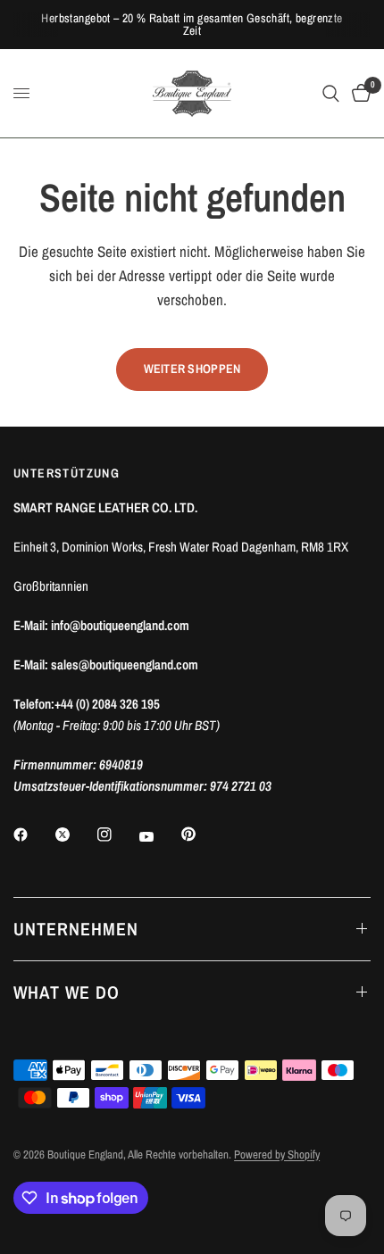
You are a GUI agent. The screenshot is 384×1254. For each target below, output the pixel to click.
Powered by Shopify (277, 1154)
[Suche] (331, 93)
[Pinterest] (201, 834)
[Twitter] (75, 834)
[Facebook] (33, 834)
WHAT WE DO (66, 992)
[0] (358, 93)
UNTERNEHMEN (75, 929)
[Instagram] (117, 834)
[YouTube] (159, 837)
